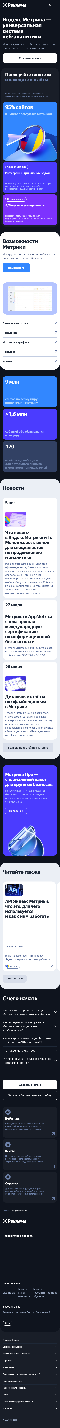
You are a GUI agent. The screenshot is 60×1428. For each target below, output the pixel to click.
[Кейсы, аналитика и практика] (56, 1354)
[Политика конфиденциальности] (56, 1402)
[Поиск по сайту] (50, 5)
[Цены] (56, 1395)
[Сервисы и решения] (56, 1347)
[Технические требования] (56, 1388)
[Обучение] (56, 1361)
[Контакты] (56, 1408)
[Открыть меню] (56, 5)
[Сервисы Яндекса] (56, 1340)
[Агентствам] (56, 1367)
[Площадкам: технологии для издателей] (56, 1374)
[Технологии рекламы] (56, 1381)
